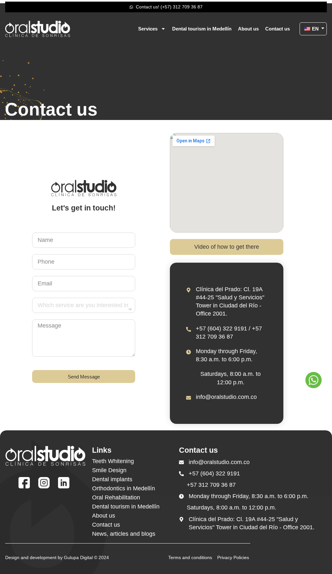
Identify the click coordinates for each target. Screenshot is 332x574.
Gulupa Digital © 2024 (86, 557)
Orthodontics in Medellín (123, 488)
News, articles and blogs (123, 534)
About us (248, 28)
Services (148, 28)
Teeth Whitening (113, 461)
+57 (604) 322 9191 (214, 473)
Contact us (277, 28)
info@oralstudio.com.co (226, 397)
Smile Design (109, 470)
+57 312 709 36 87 (211, 485)
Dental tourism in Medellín (201, 28)
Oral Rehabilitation (116, 497)
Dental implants (112, 479)
